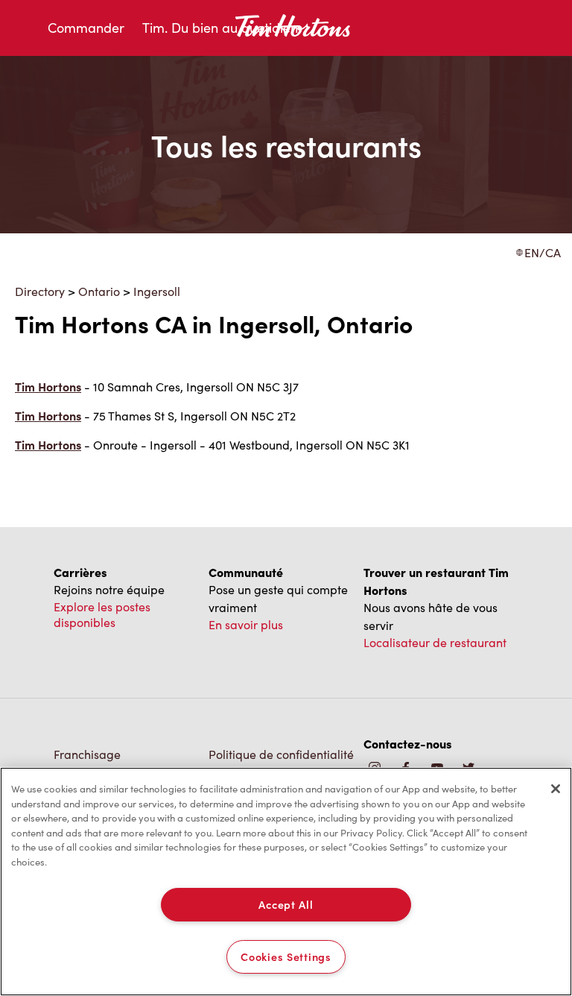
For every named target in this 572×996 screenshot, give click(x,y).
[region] (286, 881)
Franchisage (87, 754)
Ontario (99, 291)
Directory (40, 291)
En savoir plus (246, 624)
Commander (86, 28)
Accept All (285, 904)
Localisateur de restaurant (434, 642)
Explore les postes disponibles (102, 614)
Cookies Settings (286, 956)
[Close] (555, 788)
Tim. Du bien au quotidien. (221, 28)
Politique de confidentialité (281, 754)
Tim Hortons (48, 386)
